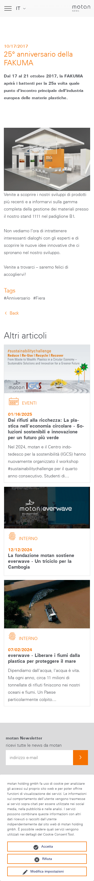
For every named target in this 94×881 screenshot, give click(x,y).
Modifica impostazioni (47, 871)
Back (14, 313)
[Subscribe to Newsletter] (80, 757)
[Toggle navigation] (8, 8)
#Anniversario (17, 298)
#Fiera (39, 298)
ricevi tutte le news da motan (34, 745)
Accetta (47, 846)
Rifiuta (47, 859)
